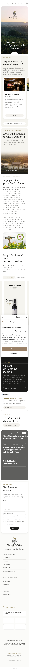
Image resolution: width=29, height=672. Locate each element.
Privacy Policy (15, 519)
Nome (4, 500)
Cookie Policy (13, 649)
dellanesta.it (17, 660)
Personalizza (13, 353)
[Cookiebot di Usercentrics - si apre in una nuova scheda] (17, 317)
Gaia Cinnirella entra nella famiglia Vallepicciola (15, 437)
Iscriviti (14, 528)
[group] (14, 98)
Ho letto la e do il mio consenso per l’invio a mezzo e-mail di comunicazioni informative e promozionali (15, 522)
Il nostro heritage (11, 170)
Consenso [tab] (5, 321)
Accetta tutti (14, 349)
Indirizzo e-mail (8, 513)
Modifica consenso (21, 649)
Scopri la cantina (10, 388)
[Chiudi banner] (26, 317)
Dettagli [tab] (12, 321)
